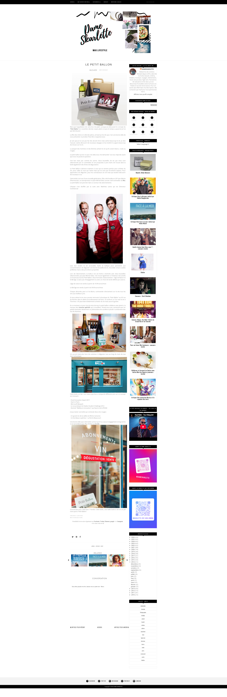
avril (132, 580)
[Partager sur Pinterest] (76, 537)
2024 (133, 541)
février (133, 584)
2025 (133, 539)
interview (143, 641)
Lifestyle (98, 546)
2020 (133, 550)
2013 (133, 589)
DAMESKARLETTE (148, 69)
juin (132, 576)
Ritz (124, 180)
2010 (133, 595)
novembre (134, 566)
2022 (133, 545)
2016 (133, 558)
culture (93, 546)
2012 (133, 591)
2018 (133, 554)
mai (132, 578)
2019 (133, 552)
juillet (133, 574)
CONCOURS (143, 606)
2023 (133, 543)
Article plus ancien (121, 627)
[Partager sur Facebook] (80, 537)
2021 (133, 547)
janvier (133, 587)
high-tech (143, 638)
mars (133, 582)
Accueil (99, 627)
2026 (133, 537)
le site (97, 424)
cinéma (143, 625)
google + (112, 521)
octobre (134, 568)
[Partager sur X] (72, 537)
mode (143, 647)
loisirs (143, 644)
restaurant (143, 654)
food (143, 635)
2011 (133, 593)
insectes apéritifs (84, 307)
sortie (143, 657)
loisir (102, 546)
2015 (133, 560)
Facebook (96, 521)
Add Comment (103, 70)
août (132, 572)
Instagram (120, 521)
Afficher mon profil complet (143, 94)
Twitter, (102, 521)
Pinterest (107, 521)
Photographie (143, 612)
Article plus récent (78, 627)
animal (143, 619)
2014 (133, 562)
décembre (134, 564)
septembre (135, 570)
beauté (143, 622)
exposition (143, 631)
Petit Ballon (74, 129)
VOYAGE (143, 615)
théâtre (143, 660)
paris (143, 651)
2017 (133, 556)
